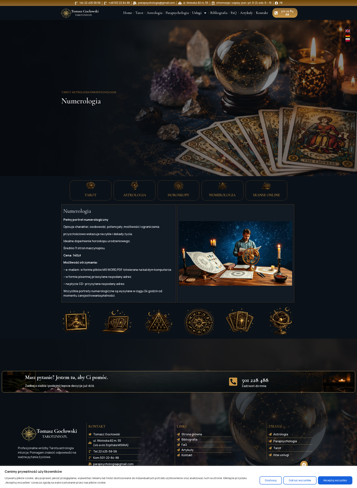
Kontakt (262, 13)
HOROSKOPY (178, 195)
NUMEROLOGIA (222, 195)
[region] (178, 477)
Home (127, 13)
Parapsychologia (177, 13)
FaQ (234, 13)
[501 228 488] (233, 381)
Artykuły (246, 13)
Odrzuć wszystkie (300, 480)
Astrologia (154, 13)
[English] (347, 30)
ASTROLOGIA (134, 195)
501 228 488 (255, 380)
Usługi (197, 13)
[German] (347, 35)
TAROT (91, 195)
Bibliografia (218, 13)
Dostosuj (270, 480)
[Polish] (347, 39)
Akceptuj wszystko (335, 480)
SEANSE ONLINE (266, 195)
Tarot (139, 13)
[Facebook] (304, 464)
